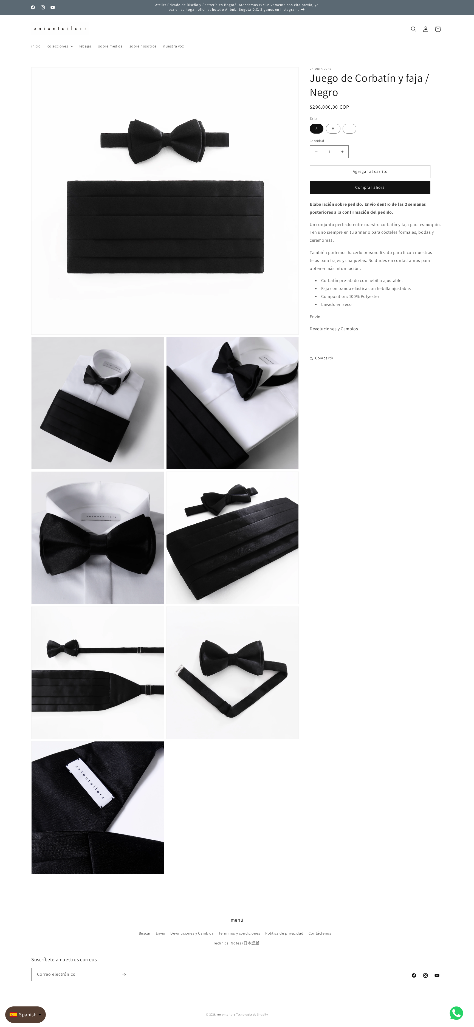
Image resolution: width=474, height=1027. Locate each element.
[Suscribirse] (124, 974)
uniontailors (226, 1014)
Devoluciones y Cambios (334, 329)
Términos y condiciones (239, 933)
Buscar (145, 933)
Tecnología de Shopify (252, 1014)
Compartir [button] (324, 358)
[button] (60, 46)
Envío (315, 317)
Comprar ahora (370, 187)
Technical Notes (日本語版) (237, 943)
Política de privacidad (284, 933)
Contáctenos (320, 933)
